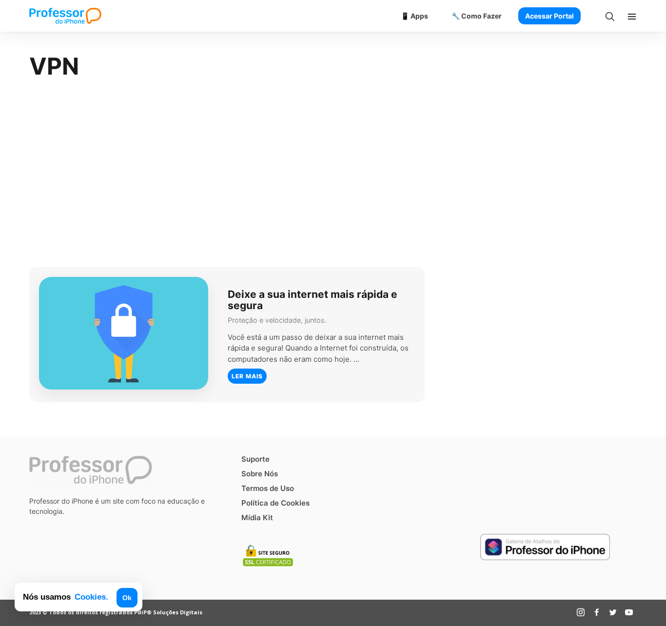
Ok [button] (127, 598)
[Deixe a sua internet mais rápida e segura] (123, 333)
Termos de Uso (267, 488)
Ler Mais (247, 376)
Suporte (255, 459)
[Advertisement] (333, 174)
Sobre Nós (259, 473)
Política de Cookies (275, 503)
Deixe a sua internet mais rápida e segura (312, 299)
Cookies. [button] (91, 596)
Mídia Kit (257, 517)
